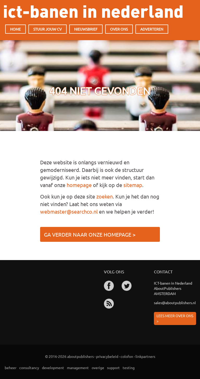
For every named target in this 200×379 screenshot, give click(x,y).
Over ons (119, 29)
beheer (10, 367)
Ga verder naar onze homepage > (89, 234)
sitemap (132, 185)
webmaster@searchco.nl (69, 211)
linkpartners (145, 356)
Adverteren (151, 29)
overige (98, 367)
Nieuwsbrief (86, 29)
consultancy (29, 367)
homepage (79, 185)
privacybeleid (107, 356)
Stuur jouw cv (47, 29)
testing (129, 367)
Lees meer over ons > (175, 318)
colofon (127, 356)
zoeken (104, 196)
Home (15, 29)
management (78, 367)
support (113, 367)
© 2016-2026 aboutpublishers (69, 356)
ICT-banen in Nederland (93, 11)
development (53, 367)
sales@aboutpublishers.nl (175, 302)
